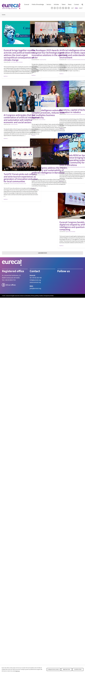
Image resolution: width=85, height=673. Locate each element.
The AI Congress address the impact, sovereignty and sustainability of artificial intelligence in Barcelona (49, 170)
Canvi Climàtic (13, 62)
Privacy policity (35, 296)
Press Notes (21, 62)
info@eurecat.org (35, 280)
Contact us (22, 296)
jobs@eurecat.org (35, 288)
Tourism (24, 183)
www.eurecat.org (35, 282)
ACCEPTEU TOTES (77, 669)
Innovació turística (15, 183)
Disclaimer (28, 296)
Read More (5, 76)
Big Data (67, 231)
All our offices (11, 285)
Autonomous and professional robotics (73, 59)
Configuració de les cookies (53, 669)
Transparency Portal (48, 296)
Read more (17, 671)
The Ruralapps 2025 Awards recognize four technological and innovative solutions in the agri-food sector (49, 54)
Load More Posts (42, 253)
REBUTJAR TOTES (66, 669)
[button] (82, 4)
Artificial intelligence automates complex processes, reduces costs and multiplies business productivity (48, 114)
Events (17, 62)
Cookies (41, 296)
